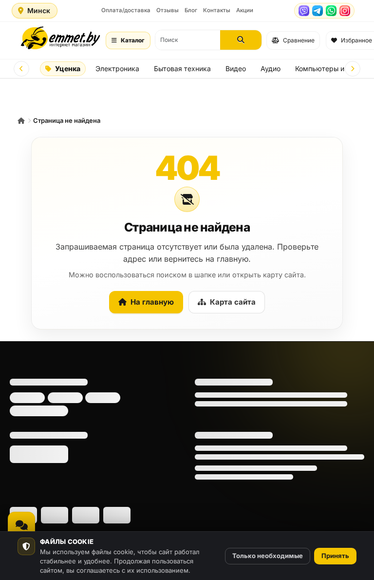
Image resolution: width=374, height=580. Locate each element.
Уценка (67, 68)
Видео (235, 68)
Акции (244, 10)
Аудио (270, 68)
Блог (191, 10)
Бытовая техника (182, 68)
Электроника (117, 68)
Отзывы (167, 10)
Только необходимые (267, 556)
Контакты (216, 10)
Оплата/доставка (125, 10)
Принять (335, 556)
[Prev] (21, 69)
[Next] (352, 69)
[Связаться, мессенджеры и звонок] (21, 525)
